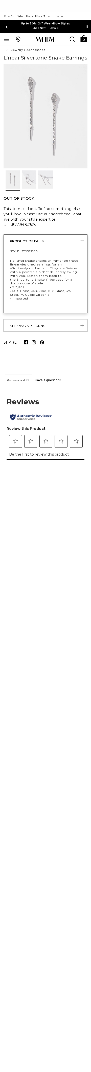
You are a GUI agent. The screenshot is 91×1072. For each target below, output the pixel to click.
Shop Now (39, 27)
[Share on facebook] (26, 342)
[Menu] (7, 39)
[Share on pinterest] (42, 342)
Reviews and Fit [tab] (18, 380)
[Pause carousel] (87, 27)
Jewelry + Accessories (28, 50)
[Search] (72, 39)
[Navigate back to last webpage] (7, 50)
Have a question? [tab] (48, 380)
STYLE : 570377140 (24, 251)
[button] (83, 38)
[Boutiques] (18, 39)
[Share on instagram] (34, 342)
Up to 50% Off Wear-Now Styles (45, 23)
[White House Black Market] (45, 39)
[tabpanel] (45, 425)
